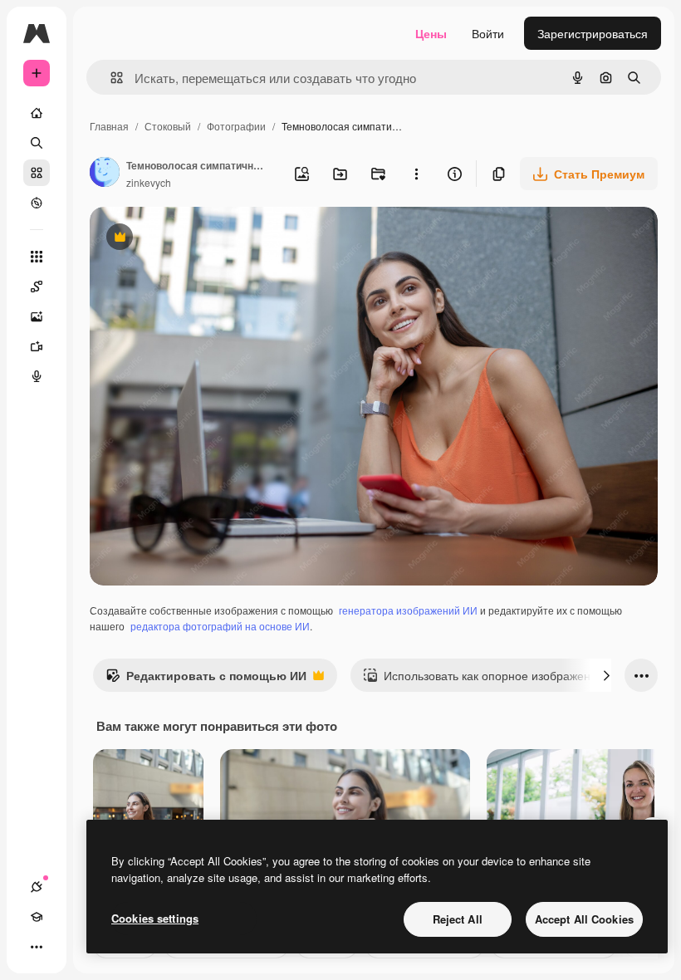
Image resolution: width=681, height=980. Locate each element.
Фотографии (236, 126)
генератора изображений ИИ (408, 610)
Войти (488, 33)
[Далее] (606, 675)
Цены (431, 33)
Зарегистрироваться (592, 33)
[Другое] (36, 946)
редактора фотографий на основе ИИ (220, 626)
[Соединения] (36, 887)
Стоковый (168, 126)
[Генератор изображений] (36, 316)
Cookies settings (154, 918)
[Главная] (36, 113)
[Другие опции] (416, 173)
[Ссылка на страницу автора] (105, 173)
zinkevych (148, 182)
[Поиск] (36, 143)
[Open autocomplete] (110, 77)
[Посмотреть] (36, 202)
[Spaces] (36, 286)
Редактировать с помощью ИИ (205, 679)
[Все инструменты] (36, 256)
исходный (201, 238)
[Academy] (36, 917)
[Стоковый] (36, 172)
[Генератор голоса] (36, 376)
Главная (109, 126)
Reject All (458, 919)
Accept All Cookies (584, 919)
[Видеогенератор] (36, 346)
